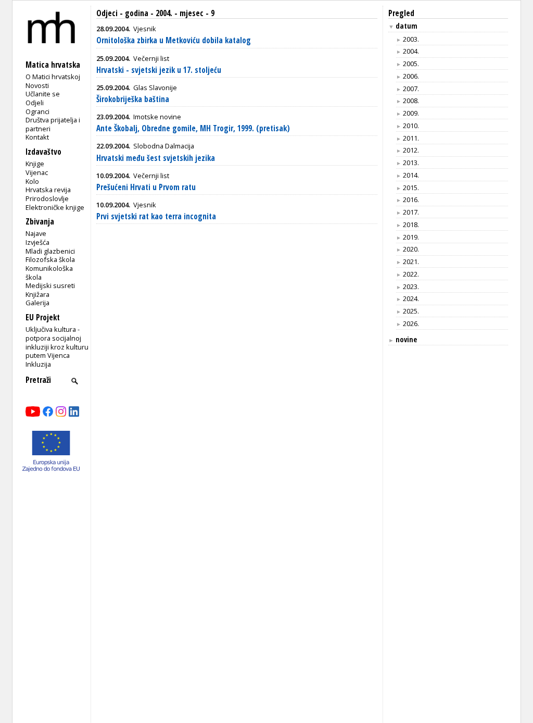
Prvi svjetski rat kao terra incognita (156, 216)
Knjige (35, 163)
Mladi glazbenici (50, 251)
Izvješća (37, 242)
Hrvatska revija (48, 189)
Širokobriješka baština (132, 99)
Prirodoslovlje (47, 198)
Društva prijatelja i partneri (53, 124)
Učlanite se (43, 93)
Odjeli (35, 102)
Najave (36, 233)
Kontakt (37, 137)
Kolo (32, 181)
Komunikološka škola (49, 273)
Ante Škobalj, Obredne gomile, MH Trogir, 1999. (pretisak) (193, 128)
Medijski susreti (50, 285)
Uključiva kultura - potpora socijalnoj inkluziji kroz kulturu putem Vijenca (57, 342)
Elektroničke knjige (55, 207)
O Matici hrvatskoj (53, 76)
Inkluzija (38, 364)
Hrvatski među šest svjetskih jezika (155, 158)
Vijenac (37, 172)
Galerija (37, 302)
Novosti (37, 85)
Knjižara (37, 294)
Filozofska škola (50, 259)
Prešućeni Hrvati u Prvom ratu (146, 187)
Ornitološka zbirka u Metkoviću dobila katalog (173, 40)
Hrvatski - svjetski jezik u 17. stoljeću (158, 70)
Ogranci (37, 111)
